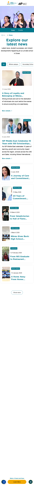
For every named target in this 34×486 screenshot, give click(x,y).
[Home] (17, 3)
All (4, 64)
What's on (7, 35)
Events (20, 30)
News (13, 30)
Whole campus (13, 64)
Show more (17, 292)
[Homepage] (3, 35)
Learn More (17, 482)
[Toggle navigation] (31, 482)
